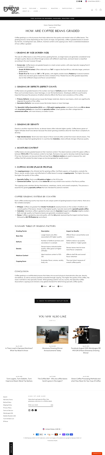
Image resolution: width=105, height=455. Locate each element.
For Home (33, 8)
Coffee (79, 8)
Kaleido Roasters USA (9, 416)
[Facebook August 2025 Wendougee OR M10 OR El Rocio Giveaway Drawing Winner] (86, 335)
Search (5, 397)
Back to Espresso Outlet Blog (53, 301)
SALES (25, 8)
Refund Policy (7, 402)
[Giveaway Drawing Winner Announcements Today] (52, 335)
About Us (26, 11)
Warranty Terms (8, 399)
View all (52, 320)
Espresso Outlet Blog (54, 25)
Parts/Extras (67, 8)
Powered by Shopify (52, 440)
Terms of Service (8, 410)
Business (43, 8)
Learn (36, 11)
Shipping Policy (7, 405)
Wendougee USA (8, 413)
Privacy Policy (7, 408)
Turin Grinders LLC (8, 418)
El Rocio (5, 421)
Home (45, 25)
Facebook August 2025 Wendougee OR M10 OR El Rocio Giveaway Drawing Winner (86, 350)
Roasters (54, 8)
